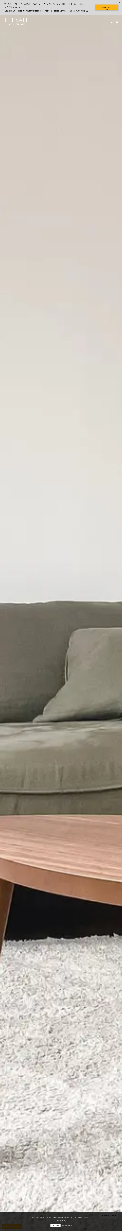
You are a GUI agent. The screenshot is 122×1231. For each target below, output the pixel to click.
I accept (55, 1225)
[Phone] (111, 22)
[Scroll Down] (61, 651)
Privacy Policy (67, 1225)
